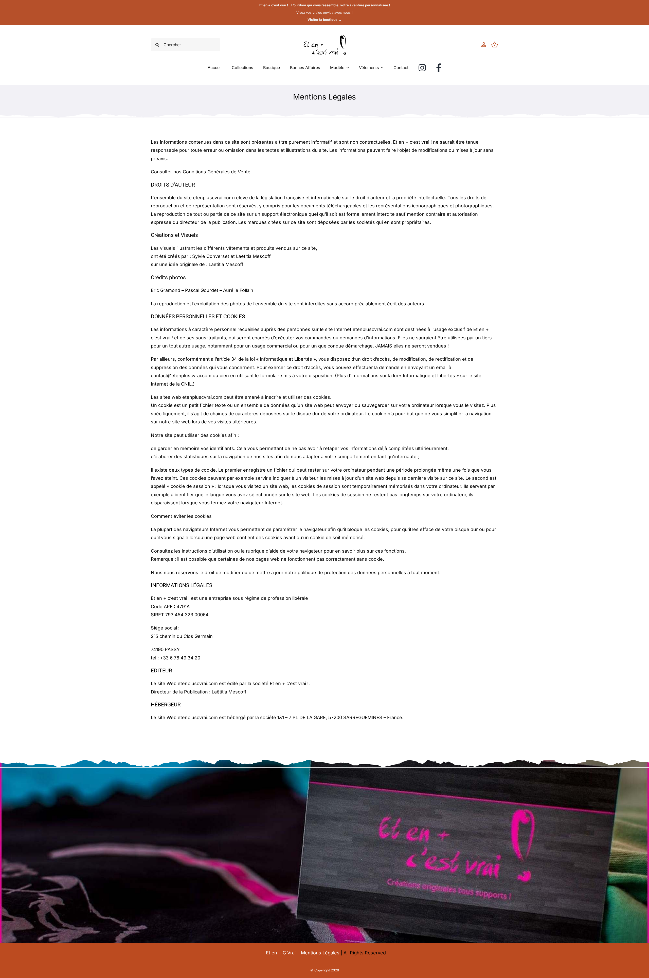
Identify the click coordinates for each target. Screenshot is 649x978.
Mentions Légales (320, 952)
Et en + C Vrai (281, 952)
